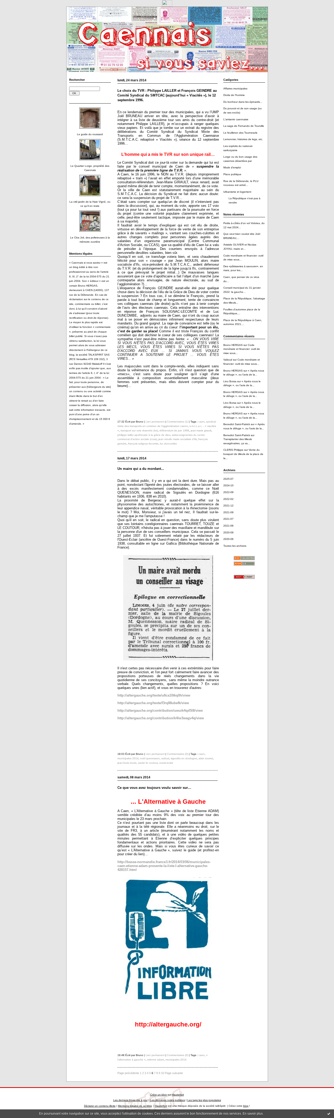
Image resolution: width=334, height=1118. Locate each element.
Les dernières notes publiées (167, 1100)
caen (202, 421)
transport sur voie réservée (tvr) (139, 430)
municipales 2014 (128, 758)
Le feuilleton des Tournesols (240, 132)
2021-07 (228, 518)
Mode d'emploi (232, 167)
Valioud (227, 359)
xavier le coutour (148, 762)
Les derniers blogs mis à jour (130, 1100)
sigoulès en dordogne (184, 758)
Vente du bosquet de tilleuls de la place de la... (243, 453)
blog (245, 1105)
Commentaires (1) (177, 421)
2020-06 (228, 539)
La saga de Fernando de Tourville (243, 125)
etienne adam (155, 1059)
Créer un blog (158, 1094)
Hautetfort (178, 1094)
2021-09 (228, 512)
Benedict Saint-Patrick (236, 424)
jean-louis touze (126, 762)
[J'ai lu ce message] (329, 1113)
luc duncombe (168, 443)
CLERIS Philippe (233, 449)
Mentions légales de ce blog (135, 1105)
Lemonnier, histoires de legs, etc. (243, 139)
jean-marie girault (201, 430)
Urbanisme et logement (237, 191)
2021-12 (228, 505)
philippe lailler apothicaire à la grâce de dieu (143, 434)
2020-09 (228, 532)
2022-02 (228, 499)
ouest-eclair (166, 762)
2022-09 (228, 492)
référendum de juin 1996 (174, 430)
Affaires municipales (235, 88)
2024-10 (228, 485)
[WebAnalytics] (167, 5)
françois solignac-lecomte (143, 443)
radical (165, 758)
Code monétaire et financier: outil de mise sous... (241, 349)
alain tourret (206, 758)
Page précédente (128, 1073)
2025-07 (228, 478)
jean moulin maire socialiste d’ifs (177, 439)
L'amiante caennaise (235, 119)
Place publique (232, 174)
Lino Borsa (229, 381)
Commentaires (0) (177, 753)
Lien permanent (155, 421)
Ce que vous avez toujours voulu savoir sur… (154, 788)
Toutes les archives (234, 545)
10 (162, 1073)
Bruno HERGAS (233, 345)
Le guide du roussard (90, 134)
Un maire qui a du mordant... (140, 469)
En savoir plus (253, 1113)
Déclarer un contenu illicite (100, 1105)
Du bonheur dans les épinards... (242, 101)
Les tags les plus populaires (204, 1100)
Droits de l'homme (234, 95)
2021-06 (228, 525)
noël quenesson (150, 758)
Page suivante (174, 1073)
